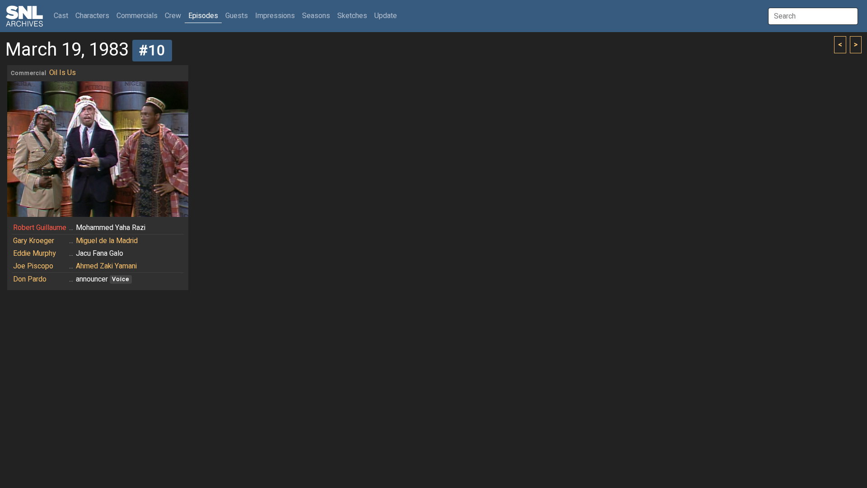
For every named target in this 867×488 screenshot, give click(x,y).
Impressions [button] (275, 15)
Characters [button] (92, 15)
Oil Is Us (62, 72)
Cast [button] (63, 15)
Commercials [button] (137, 15)
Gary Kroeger (33, 240)
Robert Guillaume (39, 227)
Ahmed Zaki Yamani (106, 266)
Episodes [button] (203, 15)
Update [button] (385, 15)
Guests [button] (236, 15)
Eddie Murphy (34, 253)
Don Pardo (30, 279)
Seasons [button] (316, 15)
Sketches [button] (352, 15)
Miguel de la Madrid (107, 240)
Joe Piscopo (33, 266)
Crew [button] (173, 15)
